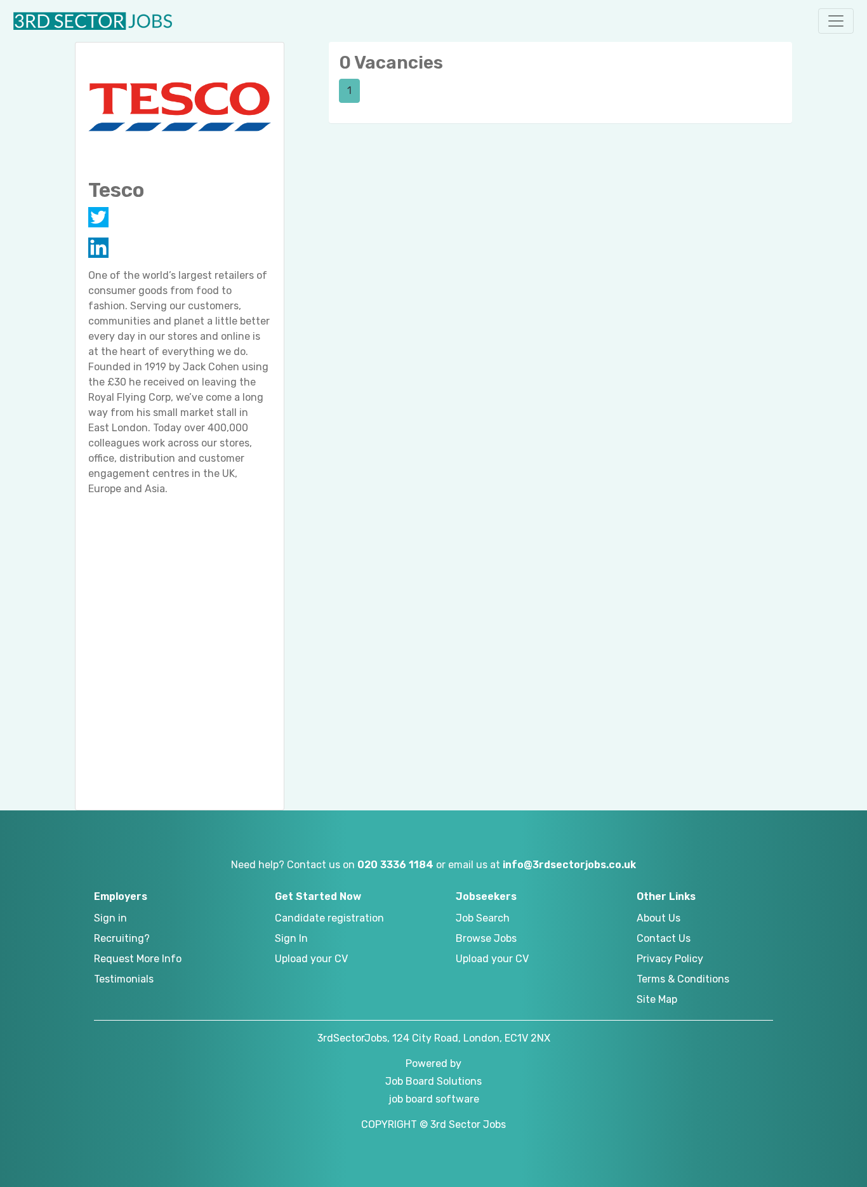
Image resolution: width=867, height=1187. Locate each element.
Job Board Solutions (433, 1081)
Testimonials (124, 979)
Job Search (483, 918)
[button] (836, 21)
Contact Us (664, 938)
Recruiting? (122, 938)
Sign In (291, 938)
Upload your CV (311, 959)
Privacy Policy (670, 959)
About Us (658, 918)
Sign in (110, 918)
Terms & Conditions (683, 979)
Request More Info (138, 959)
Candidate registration (329, 918)
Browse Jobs (486, 938)
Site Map (657, 999)
